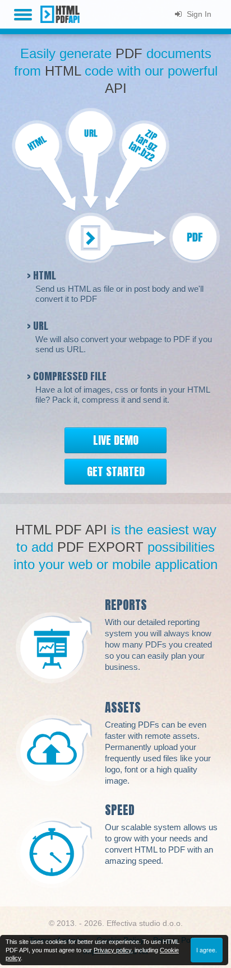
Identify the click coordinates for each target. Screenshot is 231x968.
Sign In (197, 14)
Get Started (116, 471)
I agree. (206, 950)
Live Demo (115, 440)
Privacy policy (112, 950)
